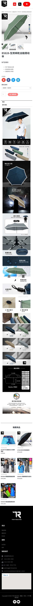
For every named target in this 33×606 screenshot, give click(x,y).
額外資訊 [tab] (4, 105)
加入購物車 (13, 94)
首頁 (3, 12)
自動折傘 (14, 12)
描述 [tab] (3, 102)
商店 (3, 525)
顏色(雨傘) (4, 85)
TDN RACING (8, 12)
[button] (14, 4)
